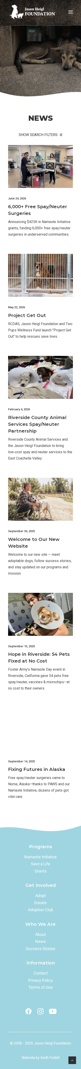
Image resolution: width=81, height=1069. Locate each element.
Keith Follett (50, 1058)
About (40, 934)
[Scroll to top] (72, 1060)
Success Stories (40, 948)
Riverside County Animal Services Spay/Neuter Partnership (37, 424)
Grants (41, 871)
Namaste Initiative (40, 857)
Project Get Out (27, 315)
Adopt (40, 895)
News (40, 941)
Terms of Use (40, 987)
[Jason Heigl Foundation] (34, 12)
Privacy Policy (40, 980)
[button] (70, 12)
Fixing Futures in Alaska (36, 769)
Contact (41, 973)
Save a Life (40, 863)
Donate (40, 902)
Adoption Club (40, 909)
